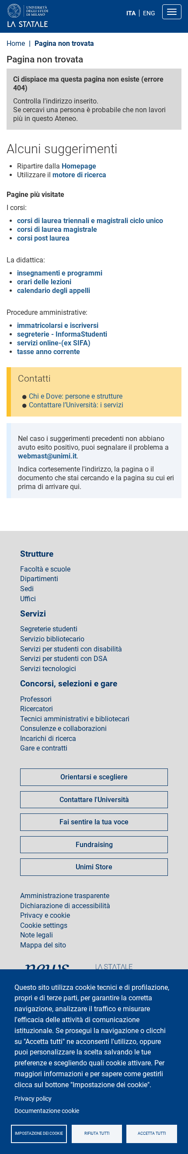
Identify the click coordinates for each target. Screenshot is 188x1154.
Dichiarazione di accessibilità (65, 906)
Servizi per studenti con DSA (63, 659)
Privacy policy (33, 1098)
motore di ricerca (79, 175)
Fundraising (94, 845)
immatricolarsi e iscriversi (57, 325)
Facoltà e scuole (45, 569)
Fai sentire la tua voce (94, 822)
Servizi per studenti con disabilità (71, 649)
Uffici (28, 599)
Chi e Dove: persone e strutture (75, 396)
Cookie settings (43, 926)
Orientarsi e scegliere (94, 777)
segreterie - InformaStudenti (62, 334)
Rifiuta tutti (96, 1133)
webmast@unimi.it (47, 456)
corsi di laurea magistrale (57, 229)
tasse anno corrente (48, 352)
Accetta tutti (152, 1133)
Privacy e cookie (45, 916)
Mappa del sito (43, 945)
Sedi (27, 589)
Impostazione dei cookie (39, 1133)
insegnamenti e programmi (59, 273)
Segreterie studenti (48, 629)
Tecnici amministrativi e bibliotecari (74, 719)
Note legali (36, 935)
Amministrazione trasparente (64, 896)
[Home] (49, 15)
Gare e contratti (43, 748)
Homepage (79, 166)
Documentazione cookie (46, 1110)
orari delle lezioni (44, 282)
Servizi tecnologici (48, 669)
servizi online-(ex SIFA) (54, 343)
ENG (149, 13)
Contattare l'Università (94, 800)
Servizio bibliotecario (52, 639)
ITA (131, 13)
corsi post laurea (43, 238)
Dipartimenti (39, 579)
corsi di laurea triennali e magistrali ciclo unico (90, 221)
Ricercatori (36, 709)
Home (16, 43)
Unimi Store (94, 867)
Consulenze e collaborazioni (63, 729)
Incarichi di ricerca (48, 739)
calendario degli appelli (53, 290)
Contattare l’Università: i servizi (76, 405)
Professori (36, 699)
